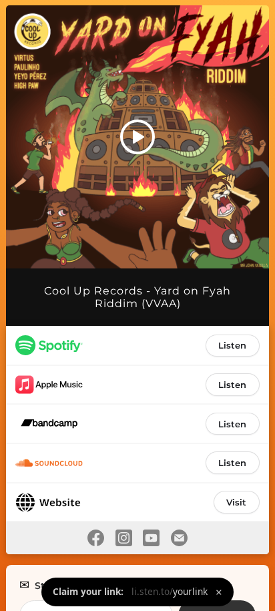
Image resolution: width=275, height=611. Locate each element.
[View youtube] (152, 538)
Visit (236, 502)
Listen (232, 345)
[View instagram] (123, 538)
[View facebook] (95, 538)
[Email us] (180, 538)
